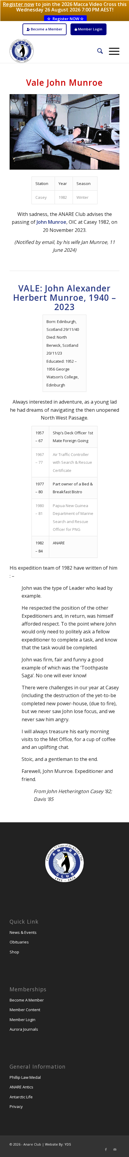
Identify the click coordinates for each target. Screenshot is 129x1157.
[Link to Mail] (114, 1149)
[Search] (97, 51)
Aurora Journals (24, 1029)
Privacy (16, 1106)
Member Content (25, 1009)
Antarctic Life (21, 1097)
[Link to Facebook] (105, 1149)
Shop (14, 952)
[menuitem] (44, 29)
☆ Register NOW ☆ (65, 18)
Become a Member (46, 29)
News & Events (23, 932)
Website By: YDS (58, 1144)
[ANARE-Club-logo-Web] (53, 51)
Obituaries (19, 942)
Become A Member (27, 1000)
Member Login (89, 29)
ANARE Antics (21, 1087)
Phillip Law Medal (25, 1077)
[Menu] (111, 51)
